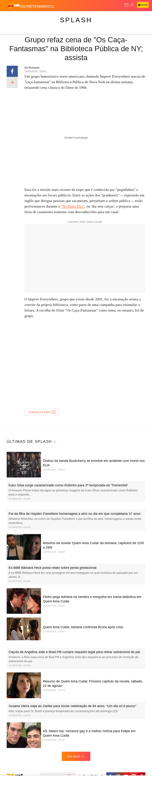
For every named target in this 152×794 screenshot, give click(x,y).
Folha (112, 17)
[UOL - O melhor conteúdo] (13, 6)
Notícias (52, 17)
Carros (81, 17)
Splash (139, 17)
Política (67, 17)
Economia (97, 17)
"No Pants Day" (73, 206)
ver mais (73, 756)
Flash (23, 17)
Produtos (8, 17)
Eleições (37, 17)
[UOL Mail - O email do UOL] (126, 5)
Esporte (125, 17)
